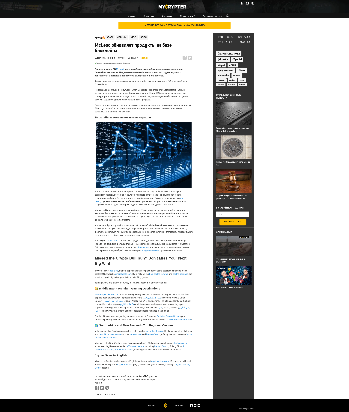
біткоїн (223, 59)
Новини (110, 57)
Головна (99, 394)
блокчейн (224, 75)
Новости (131, 15)
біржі (222, 65)
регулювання (226, 70)
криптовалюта (229, 53)
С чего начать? (187, 15)
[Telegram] (253, 3)
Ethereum (232, 84)
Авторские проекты (212, 15)
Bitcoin (242, 70)
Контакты (179, 405)
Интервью (167, 15)
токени (237, 75)
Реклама (152, 405)
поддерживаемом (151, 250)
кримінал (222, 80)
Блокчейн (100, 57)
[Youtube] (247, 3)
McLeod (120, 69)
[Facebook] (242, 3)
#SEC (144, 37)
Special (238, 59)
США (233, 65)
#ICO (133, 37)
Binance (242, 84)
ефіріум (221, 84)
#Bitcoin (121, 37)
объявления (143, 247)
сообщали (112, 240)
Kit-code (250, 408)
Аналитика (149, 15)
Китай (242, 80)
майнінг (232, 80)
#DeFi (110, 37)
